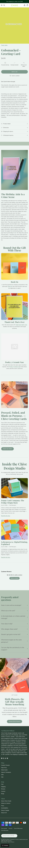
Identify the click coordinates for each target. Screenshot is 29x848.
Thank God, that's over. (21, 325)
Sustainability (4, 808)
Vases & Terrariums (6, 772)
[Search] (5, 5)
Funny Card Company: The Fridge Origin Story (12, 501)
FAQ (2, 784)
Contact (3, 791)
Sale (2, 777)
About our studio (7, 449)
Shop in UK (4, 812)
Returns (3, 789)
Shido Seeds (4, 770)
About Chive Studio (6, 801)
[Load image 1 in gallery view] (14, 25)
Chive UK (10, 828)
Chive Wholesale (4, 830)
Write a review (14, 578)
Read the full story (5, 515)
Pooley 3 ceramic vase (15, 366)
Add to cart (14, 71)
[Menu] (1, 5)
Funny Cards (4, 45)
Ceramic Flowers (5, 765)
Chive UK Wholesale (18, 828)
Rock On (10, 286)
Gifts (2, 774)
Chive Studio (7, 839)
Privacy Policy (4, 842)
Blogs (2, 793)
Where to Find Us (5, 803)
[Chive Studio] (14, 5)
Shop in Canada (5, 810)
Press (2, 805)
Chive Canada (4, 828)
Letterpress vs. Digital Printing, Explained (14, 543)
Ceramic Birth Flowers (14, 721)
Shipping (3, 786)
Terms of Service (11, 842)
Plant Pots (4, 767)
